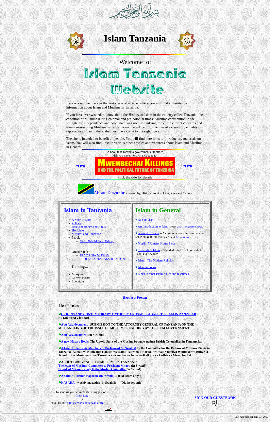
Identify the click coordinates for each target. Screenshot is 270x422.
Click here (82, 395)
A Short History (82, 219)
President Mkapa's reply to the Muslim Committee (92, 369)
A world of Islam (148, 233)
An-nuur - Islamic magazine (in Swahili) (87, 376)
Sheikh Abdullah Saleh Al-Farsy (97, 241)
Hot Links (78, 230)
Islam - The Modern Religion (156, 260)
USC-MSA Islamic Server (190, 226)
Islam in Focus (147, 267)
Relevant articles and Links (89, 226)
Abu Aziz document (74, 324)
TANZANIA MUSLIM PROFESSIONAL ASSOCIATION (102, 257)
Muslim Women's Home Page (156, 243)
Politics (76, 223)
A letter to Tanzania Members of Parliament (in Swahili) (98, 348)
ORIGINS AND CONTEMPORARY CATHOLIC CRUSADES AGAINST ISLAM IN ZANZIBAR (128, 314)
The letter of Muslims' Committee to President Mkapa (94, 365)
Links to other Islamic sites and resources (163, 274)
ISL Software (182, 236)
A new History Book (74, 341)
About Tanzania (109, 192)
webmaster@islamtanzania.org (84, 402)
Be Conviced (146, 219)
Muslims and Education (86, 234)
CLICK (81, 166)
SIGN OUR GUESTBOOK (215, 398)
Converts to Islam (149, 250)
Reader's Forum (135, 297)
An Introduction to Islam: (153, 226)
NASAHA (68, 382)
